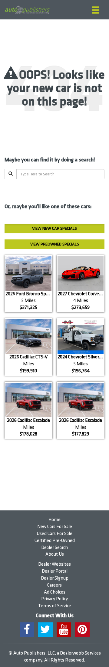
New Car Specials (54, 228)
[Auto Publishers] (27, 9)
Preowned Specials (54, 244)
